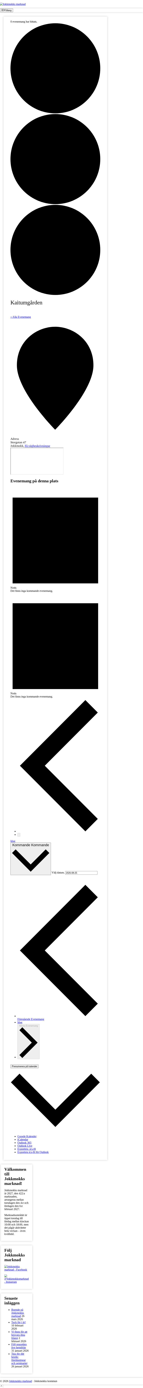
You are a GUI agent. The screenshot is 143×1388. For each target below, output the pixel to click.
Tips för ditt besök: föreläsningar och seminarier (19, 1358)
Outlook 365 (24, 1142)
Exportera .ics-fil (26, 1148)
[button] (1, 1386)
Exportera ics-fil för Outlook (33, 1152)
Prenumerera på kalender (24, 1066)
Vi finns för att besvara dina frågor (19, 1335)
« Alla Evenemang (20, 316)
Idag (12, 841)
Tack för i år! (18, 1322)
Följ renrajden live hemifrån (19, 1346)
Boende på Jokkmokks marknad (17, 1312)
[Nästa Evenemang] (18, 835)
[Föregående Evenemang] (58, 831)
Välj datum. (58, 872)
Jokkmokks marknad (20, 1381)
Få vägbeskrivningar (37, 446)
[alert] (55, 540)
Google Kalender (26, 1136)
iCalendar (22, 1139)
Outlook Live (24, 1145)
